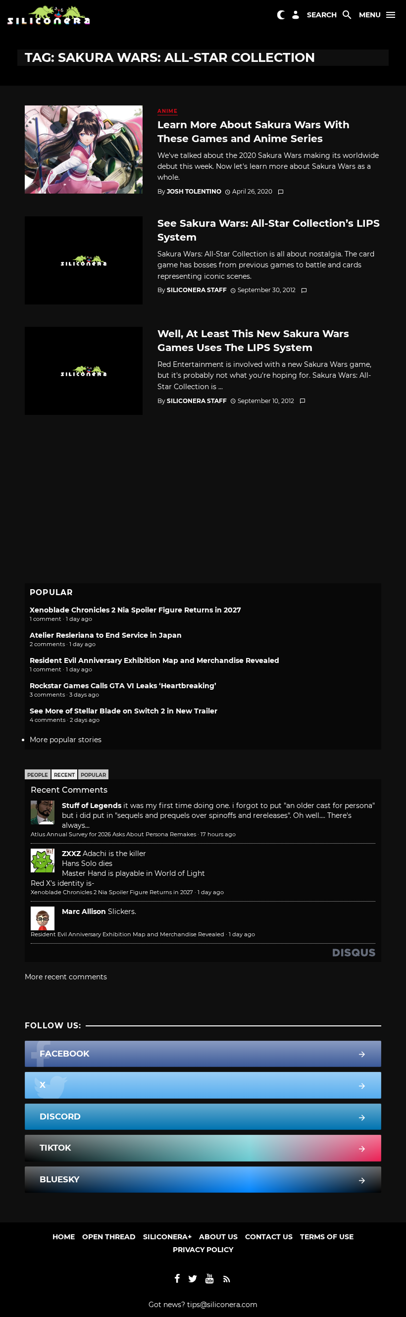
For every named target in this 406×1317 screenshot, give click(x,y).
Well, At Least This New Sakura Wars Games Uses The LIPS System (253, 340)
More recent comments (66, 976)
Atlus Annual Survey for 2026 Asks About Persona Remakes (113, 834)
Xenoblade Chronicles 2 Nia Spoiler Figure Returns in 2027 (135, 610)
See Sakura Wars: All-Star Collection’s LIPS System (268, 230)
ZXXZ (71, 853)
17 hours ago (218, 834)
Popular (93, 775)
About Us (218, 1236)
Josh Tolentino (194, 191)
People (37, 775)
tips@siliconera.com (222, 1304)
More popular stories (66, 739)
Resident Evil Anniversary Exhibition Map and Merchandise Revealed (154, 660)
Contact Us (269, 1236)
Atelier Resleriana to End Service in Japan (106, 635)
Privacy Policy (203, 1249)
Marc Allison (84, 911)
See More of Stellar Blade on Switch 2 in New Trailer (123, 711)
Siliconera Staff (197, 290)
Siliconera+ (167, 1236)
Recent (64, 775)
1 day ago (211, 892)
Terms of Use (327, 1236)
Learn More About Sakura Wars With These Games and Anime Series (253, 131)
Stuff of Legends (91, 805)
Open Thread (109, 1236)
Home (63, 1236)
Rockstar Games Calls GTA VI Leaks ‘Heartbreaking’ (123, 685)
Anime (167, 111)
